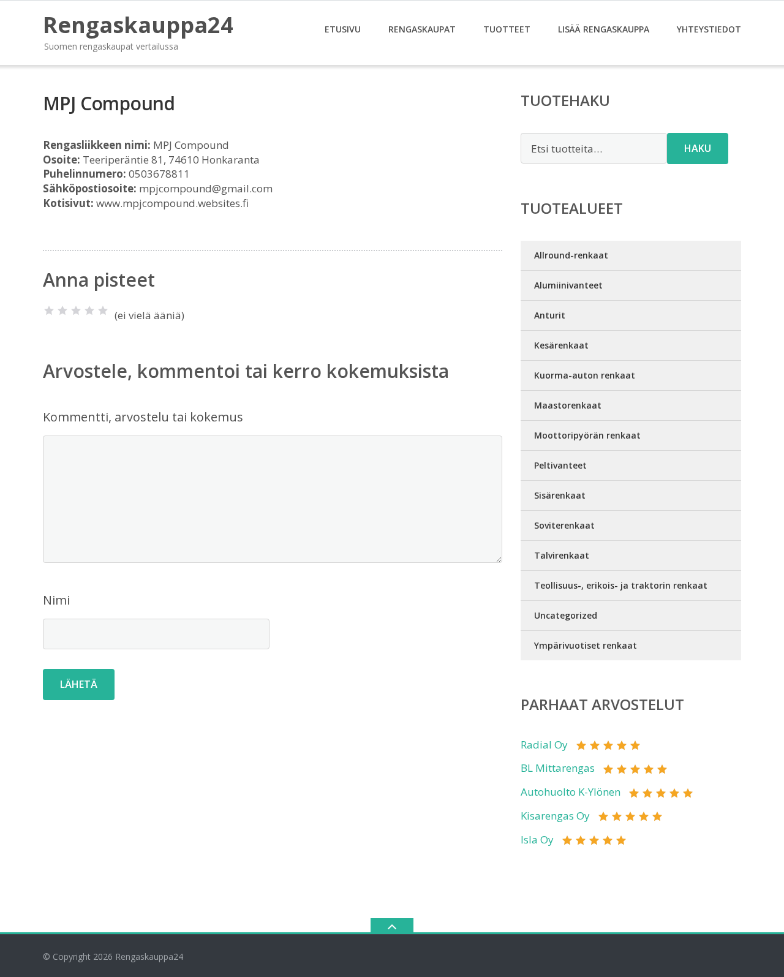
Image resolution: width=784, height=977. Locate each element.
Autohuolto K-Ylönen (570, 792)
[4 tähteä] (89, 310)
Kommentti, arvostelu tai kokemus (143, 417)
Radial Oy (544, 744)
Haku (697, 148)
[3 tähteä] (76, 310)
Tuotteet (506, 29)
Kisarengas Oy (555, 816)
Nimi (56, 600)
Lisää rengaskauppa (603, 29)
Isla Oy (537, 839)
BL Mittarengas (558, 768)
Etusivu (343, 29)
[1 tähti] (49, 310)
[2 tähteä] (62, 310)
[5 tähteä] (103, 310)
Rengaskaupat (422, 29)
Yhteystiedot (709, 29)
